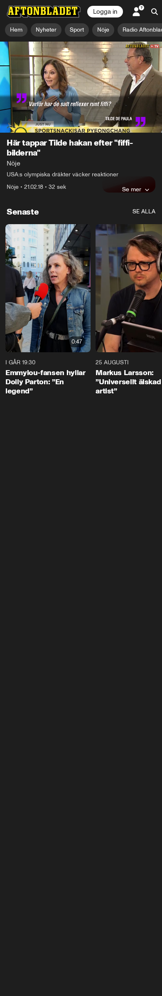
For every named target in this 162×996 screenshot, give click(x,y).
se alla (144, 211)
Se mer (131, 189)
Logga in (105, 11)
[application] (81, 87)
